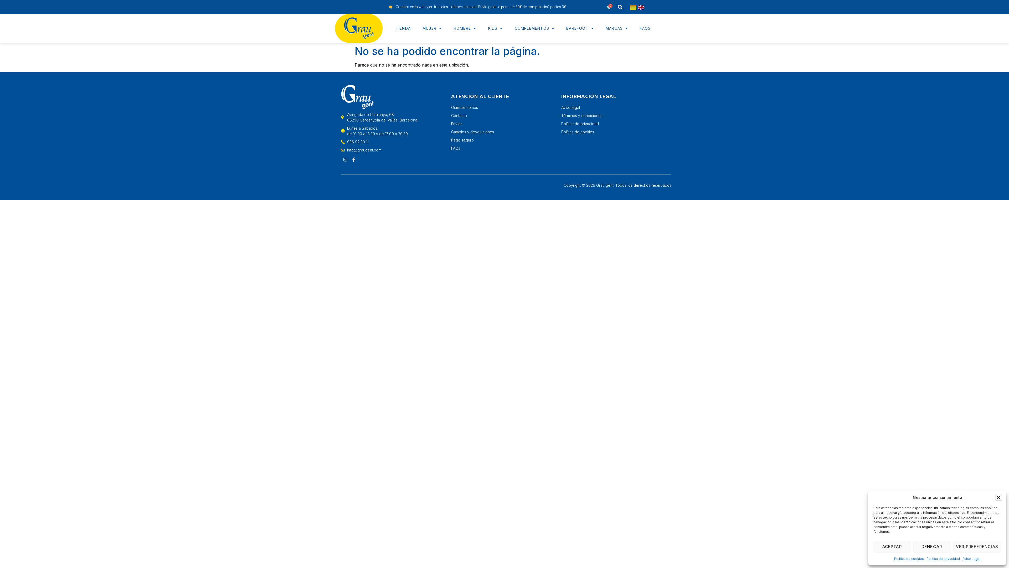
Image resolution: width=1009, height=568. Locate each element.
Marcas (614, 28)
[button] (998, 497)
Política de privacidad (943, 559)
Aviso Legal (971, 559)
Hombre (462, 28)
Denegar (932, 546)
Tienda (403, 28)
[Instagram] (345, 159)
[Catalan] (633, 7)
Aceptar (892, 546)
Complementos (532, 28)
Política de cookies (909, 559)
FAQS (645, 28)
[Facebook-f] (353, 159)
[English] (641, 7)
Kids (493, 28)
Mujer (429, 28)
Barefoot (577, 28)
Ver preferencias (977, 546)
